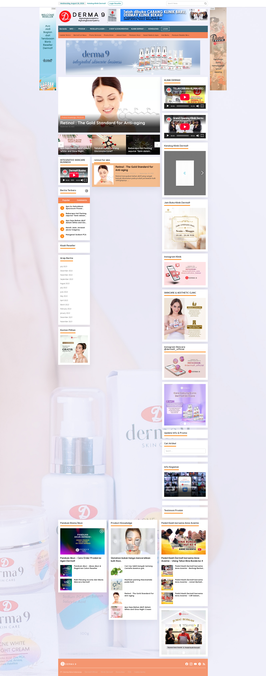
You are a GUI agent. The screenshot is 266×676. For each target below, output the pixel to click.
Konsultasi (120, 672)
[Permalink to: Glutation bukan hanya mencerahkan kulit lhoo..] (105, 145)
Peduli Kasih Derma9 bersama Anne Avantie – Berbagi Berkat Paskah (189, 567)
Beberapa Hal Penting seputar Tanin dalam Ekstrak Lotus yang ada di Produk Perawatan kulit (70, 150)
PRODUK (80, 117)
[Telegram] (199, 664)
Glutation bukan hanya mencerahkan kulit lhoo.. (103, 149)
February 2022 (65, 309)
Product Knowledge (69, 117)
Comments (82, 200)
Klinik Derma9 (107, 672)
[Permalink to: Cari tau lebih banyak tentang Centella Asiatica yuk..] (139, 145)
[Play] (63, 180)
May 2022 (64, 296)
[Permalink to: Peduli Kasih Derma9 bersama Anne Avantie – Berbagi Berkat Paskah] (167, 571)
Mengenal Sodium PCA (76, 235)
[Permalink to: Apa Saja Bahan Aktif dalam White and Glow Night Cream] (116, 612)
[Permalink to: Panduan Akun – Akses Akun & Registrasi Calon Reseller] (66, 571)
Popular (66, 200)
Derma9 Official (91, 672)
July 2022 (63, 287)
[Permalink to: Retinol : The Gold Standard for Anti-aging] (109, 105)
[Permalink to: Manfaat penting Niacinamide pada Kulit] (116, 584)
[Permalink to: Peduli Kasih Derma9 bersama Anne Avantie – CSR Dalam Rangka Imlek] (167, 598)
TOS (129, 672)
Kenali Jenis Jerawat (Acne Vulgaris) (75, 229)
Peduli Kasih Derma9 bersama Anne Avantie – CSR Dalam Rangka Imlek (189, 594)
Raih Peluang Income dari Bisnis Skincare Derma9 (88, 581)
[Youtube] (195, 664)
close (53, 8)
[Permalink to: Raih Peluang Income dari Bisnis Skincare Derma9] (66, 584)
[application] (74, 175)
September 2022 (66, 279)
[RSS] (204, 664)
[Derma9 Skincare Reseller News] (82, 16)
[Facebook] (187, 664)
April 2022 (64, 300)
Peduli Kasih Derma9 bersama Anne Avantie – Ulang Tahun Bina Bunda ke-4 (182, 559)
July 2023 (63, 266)
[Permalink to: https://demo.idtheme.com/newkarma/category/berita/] (86, 190)
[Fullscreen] (85, 180)
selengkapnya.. (121, 180)
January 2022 (65, 313)
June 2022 (64, 292)
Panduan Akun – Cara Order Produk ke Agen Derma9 (80, 559)
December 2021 (66, 317)
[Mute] (82, 180)
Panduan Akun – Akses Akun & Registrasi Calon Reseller (87, 567)
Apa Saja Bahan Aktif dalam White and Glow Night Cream (76, 221)
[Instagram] (191, 664)
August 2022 (65, 283)
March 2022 (64, 304)
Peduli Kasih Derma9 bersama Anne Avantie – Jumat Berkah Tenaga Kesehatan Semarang (189, 581)
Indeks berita (139, 672)
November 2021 (66, 321)
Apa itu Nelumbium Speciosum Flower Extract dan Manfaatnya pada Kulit (76, 207)
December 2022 (66, 271)
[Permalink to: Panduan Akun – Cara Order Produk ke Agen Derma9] (82, 541)
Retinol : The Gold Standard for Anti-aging (102, 123)
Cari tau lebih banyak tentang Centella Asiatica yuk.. (138, 150)
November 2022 (66, 275)
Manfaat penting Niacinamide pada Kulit (138, 581)
